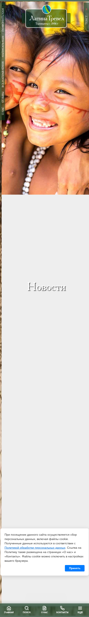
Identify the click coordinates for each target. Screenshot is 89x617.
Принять (75, 568)
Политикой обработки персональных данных (35, 547)
